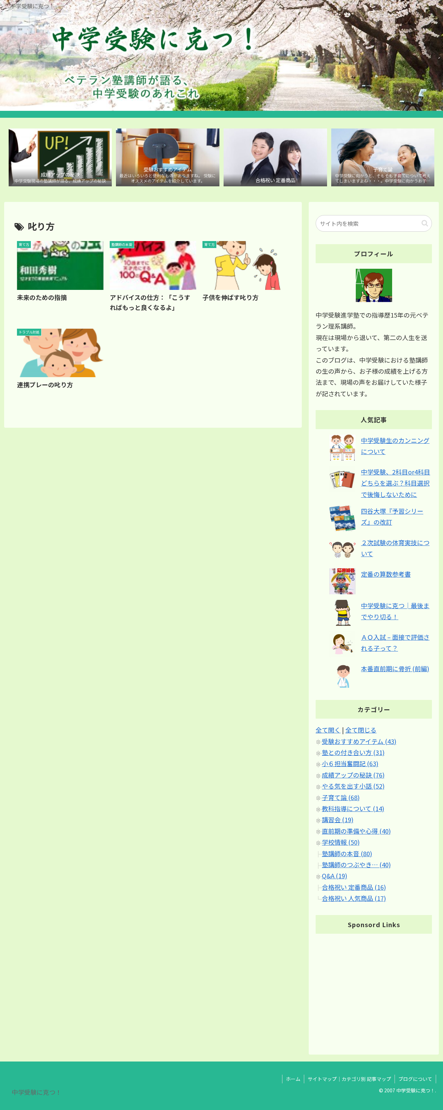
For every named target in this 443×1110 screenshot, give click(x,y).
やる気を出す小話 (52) (353, 786)
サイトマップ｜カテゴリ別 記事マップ (349, 1078)
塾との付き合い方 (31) (353, 752)
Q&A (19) (334, 875)
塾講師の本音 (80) (347, 853)
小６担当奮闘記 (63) (350, 763)
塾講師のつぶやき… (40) (356, 864)
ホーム (293, 1078)
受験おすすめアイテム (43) (359, 741)
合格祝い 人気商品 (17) (354, 898)
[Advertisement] (374, 988)
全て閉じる (361, 730)
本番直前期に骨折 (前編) (395, 668)
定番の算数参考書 (386, 573)
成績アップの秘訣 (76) (353, 774)
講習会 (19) (337, 819)
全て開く (328, 730)
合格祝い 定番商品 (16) (354, 886)
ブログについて (415, 1078)
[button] (425, 223)
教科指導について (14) (353, 808)
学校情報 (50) (341, 842)
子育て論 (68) (341, 797)
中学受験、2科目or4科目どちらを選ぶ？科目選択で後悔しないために (395, 483)
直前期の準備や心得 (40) (356, 830)
